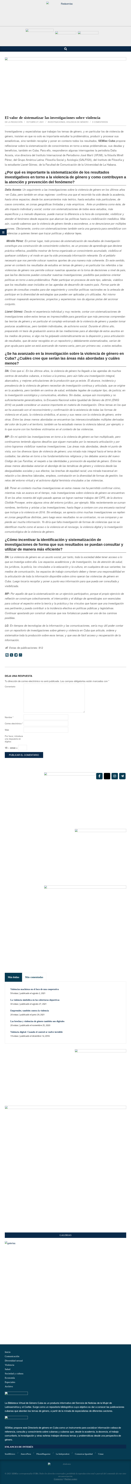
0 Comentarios (100, 122)
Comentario (10, 686)
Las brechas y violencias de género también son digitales (37, 1021)
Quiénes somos (70, 1478)
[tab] (13, 977)
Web (7, 729)
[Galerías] (65, 1243)
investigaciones (56, 122)
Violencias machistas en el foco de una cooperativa (34, 989)
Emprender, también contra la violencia (29, 1010)
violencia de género (77, 122)
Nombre (9, 717)
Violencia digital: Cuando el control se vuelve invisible (36, 1032)
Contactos (58, 1478)
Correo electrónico (14, 723)
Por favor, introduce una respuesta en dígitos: (14, 739)
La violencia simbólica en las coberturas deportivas (34, 1000)
